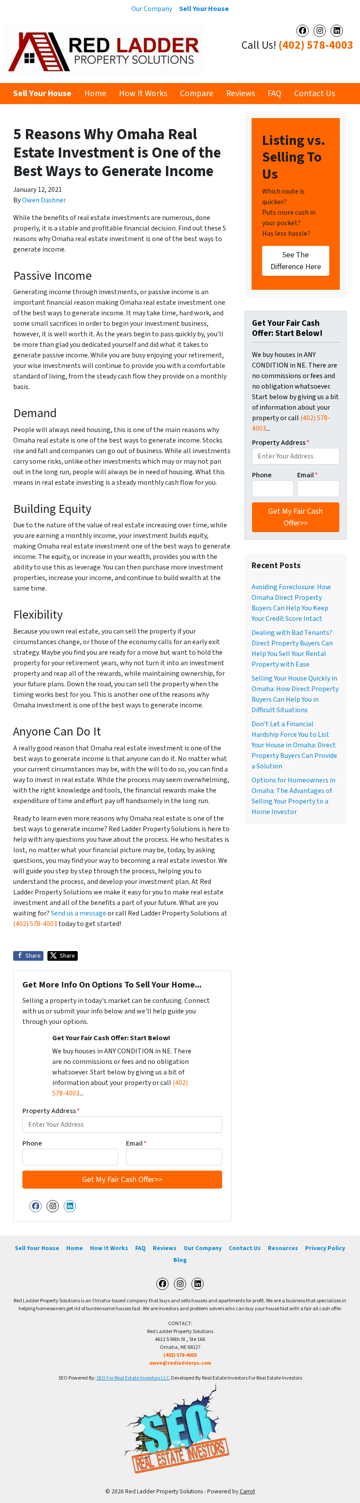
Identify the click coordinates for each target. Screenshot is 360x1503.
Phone (32, 1143)
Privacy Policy (325, 1248)
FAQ (274, 93)
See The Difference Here (295, 260)
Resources (283, 1248)
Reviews (240, 93)
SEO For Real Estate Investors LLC (133, 1378)
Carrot (247, 1491)
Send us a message (78, 913)
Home (95, 93)
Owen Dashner (44, 200)
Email (136, 1143)
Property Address (51, 1111)
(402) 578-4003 (315, 45)
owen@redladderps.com (180, 1363)
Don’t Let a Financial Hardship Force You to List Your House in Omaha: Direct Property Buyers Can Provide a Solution (294, 745)
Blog (180, 1260)
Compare (196, 93)
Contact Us (314, 93)
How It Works (143, 93)
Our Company (151, 9)
